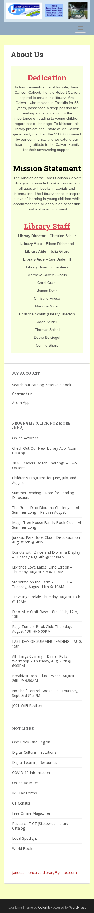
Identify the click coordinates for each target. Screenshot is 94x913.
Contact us (23, 393)
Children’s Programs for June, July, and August (44, 480)
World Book (22, 848)
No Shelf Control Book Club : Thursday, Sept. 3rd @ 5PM (45, 693)
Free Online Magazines (31, 813)
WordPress (77, 907)
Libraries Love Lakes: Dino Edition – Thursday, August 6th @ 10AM (42, 569)
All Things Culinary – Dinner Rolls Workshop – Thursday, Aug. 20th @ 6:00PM (42, 661)
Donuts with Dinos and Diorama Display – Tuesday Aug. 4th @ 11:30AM (46, 554)
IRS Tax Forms (24, 792)
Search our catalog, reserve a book (41, 384)
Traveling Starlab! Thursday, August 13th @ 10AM (46, 599)
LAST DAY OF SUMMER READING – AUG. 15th (47, 644)
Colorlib (44, 907)
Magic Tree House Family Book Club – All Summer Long (47, 525)
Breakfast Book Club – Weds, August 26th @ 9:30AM (43, 678)
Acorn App (21, 402)
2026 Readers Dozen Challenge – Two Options (44, 465)
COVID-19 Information (31, 772)
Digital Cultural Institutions (34, 752)
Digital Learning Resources (34, 762)
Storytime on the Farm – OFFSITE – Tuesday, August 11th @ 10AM (42, 584)
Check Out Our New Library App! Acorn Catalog (45, 450)
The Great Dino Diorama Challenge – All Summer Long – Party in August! (46, 510)
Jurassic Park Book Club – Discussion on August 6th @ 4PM (46, 540)
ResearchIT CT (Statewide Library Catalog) (40, 826)
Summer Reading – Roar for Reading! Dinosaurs (43, 495)
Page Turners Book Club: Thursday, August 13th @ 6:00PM (42, 629)
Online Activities (25, 438)
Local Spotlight (24, 838)
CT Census (21, 803)
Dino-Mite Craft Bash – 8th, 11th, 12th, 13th (45, 614)
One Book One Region (31, 742)
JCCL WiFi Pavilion (27, 705)
